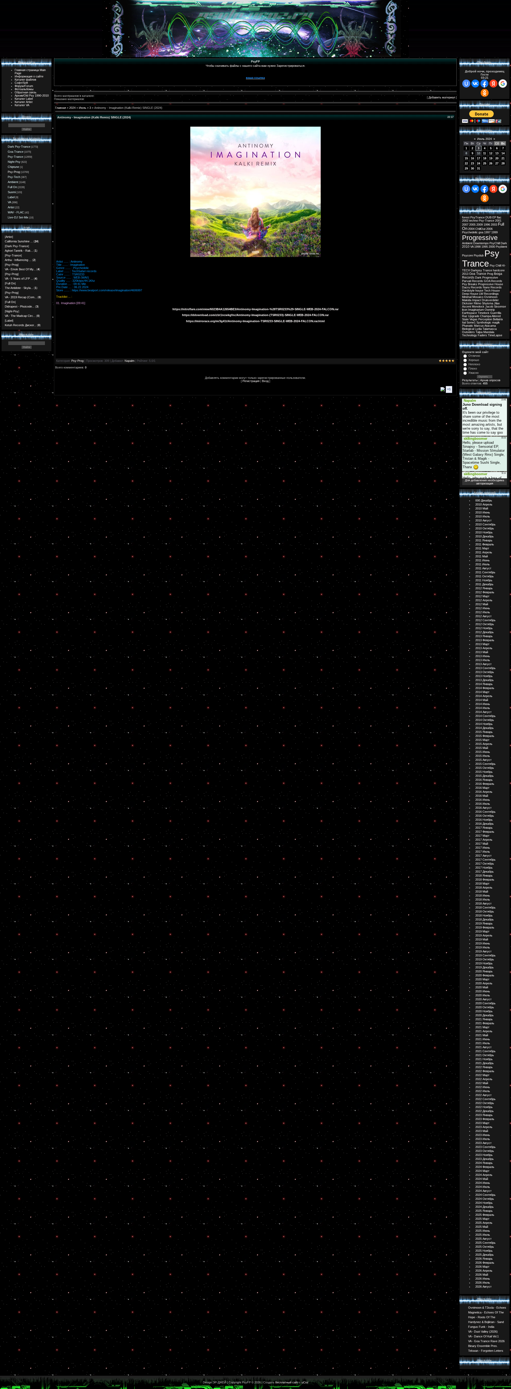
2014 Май (481, 700)
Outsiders (468, 332)
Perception (485, 319)
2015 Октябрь (484, 767)
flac (499, 217)
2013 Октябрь (484, 672)
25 (484, 163)
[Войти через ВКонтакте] (475, 84)
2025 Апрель (483, 1222)
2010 (465, 246)
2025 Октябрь (484, 1246)
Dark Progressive (486, 277)
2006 (489, 228)
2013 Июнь (482, 656)
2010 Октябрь (484, 528)
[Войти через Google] (502, 83)
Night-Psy (14, 161)
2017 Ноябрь (484, 867)
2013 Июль (482, 660)
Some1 (471, 322)
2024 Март (482, 1170)
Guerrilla (495, 312)
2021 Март (482, 1027)
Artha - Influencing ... (18, 260)
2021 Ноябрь (484, 1059)
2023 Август (483, 1143)
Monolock (478, 306)
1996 (487, 224)
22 (466, 163)
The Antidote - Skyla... (19, 287)
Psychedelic (470, 232)
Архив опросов (490, 380)
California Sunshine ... (19, 241)
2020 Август (483, 999)
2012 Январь (484, 588)
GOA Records (493, 281)
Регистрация (250, 381)
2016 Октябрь (484, 815)
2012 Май (481, 604)
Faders (482, 335)
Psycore (467, 255)
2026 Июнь (482, 1278)
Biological (468, 328)
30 (472, 168)
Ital (464, 322)
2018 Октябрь (484, 911)
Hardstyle (468, 290)
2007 (465, 224)
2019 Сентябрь (485, 955)
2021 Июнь (482, 1039)
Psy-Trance (15, 156)
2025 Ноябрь (484, 1250)
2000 (492, 246)
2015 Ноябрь (484, 771)
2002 (465, 220)
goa (481, 232)
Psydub (479, 255)
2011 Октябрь (484, 576)
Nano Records (492, 287)
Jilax (497, 303)
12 (490, 153)
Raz (464, 316)
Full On (12, 187)
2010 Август (483, 520)
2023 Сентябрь (485, 1146)
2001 (498, 220)
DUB (488, 217)
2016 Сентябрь (485, 811)
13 (496, 153)
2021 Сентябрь (485, 1051)
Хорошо (473, 360)
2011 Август (483, 568)
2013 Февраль (484, 640)
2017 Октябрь (484, 863)
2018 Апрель (483, 887)
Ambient (13, 182)
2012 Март (482, 596)
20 (496, 158)
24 (478, 163)
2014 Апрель (483, 696)
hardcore (499, 270)
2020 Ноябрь (484, 1011)
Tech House (492, 290)
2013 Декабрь (484, 680)
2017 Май (481, 843)
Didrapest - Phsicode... (19, 306)
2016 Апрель (483, 791)
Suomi (12, 192)
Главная (60, 107)
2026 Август (483, 1286)
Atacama (490, 325)
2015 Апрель (483, 743)
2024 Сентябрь (485, 1194)
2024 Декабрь (484, 1206)
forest (465, 217)
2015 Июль (482, 755)
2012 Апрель (483, 600)
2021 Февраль (484, 1023)
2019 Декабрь (484, 967)
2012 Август (483, 616)
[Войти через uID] (466, 84)
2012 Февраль (484, 592)
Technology (469, 335)
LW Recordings (489, 293)
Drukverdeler (490, 300)
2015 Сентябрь (485, 763)
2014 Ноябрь (484, 723)
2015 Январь (484, 731)
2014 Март (482, 692)
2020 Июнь (482, 991)
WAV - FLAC (16, 212)
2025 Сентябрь (485, 1242)
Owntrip (490, 309)
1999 (494, 232)
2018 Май (481, 891)
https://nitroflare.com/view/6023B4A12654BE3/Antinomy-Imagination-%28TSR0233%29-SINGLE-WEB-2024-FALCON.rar (255, 309)
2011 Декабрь (484, 584)
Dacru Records (472, 287)
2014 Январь (484, 684)
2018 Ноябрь (484, 915)
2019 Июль (482, 947)
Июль (82, 107)
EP (494, 217)
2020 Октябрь (484, 1007)
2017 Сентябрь (485, 859)
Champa (485, 316)
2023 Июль (482, 1139)
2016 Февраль (484, 783)
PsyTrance (477, 217)
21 (503, 158)
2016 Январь (484, 779)
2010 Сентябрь (485, 524)
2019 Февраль (484, 927)
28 (503, 163)
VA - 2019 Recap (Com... (21, 297)
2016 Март (482, 787)
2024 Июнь (482, 1182)
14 (503, 153)
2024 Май (481, 1178)
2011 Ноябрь (483, 580)
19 (490, 158)
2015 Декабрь (484, 775)
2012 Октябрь (484, 624)
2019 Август (483, 951)
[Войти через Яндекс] (493, 84)
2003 (494, 224)
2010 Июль (482, 516)
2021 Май (481, 1035)
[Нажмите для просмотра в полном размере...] (255, 256)
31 (478, 168)
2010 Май (481, 508)
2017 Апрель (483, 839)
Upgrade (473, 316)
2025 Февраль (484, 1214)
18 (484, 158)
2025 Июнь (482, 1230)
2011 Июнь (482, 560)
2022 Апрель (483, 1079)
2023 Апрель (483, 1127)
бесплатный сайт (286, 1382)
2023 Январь (484, 1115)
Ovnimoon (490, 296)
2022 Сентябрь (485, 1099)
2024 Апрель (483, 1174)
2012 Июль (482, 612)
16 (472, 158)
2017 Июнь (482, 847)
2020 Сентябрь (485, 1003)
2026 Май (481, 1274)
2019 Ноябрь (484, 963)
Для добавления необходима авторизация (484, 482)
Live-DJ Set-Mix (18, 217)
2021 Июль (482, 1043)
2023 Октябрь (484, 1150)
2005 (472, 224)
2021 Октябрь (484, 1055)
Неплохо (474, 364)
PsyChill (494, 243)
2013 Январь (484, 636)
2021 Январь (484, 1019)
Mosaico (477, 296)
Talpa (479, 332)
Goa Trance (15, 151)
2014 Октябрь (484, 720)
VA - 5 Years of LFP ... (19, 278)
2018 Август (483, 903)
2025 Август (483, 1238)
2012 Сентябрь (485, 620)
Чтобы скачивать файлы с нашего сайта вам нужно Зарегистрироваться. (255, 65)
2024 (72, 107)
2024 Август (483, 1190)
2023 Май (481, 1131)
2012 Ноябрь (484, 628)
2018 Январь (484, 875)
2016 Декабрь (484, 823)
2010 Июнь (482, 512)
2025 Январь (484, 1210)
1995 (484, 246)
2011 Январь (483, 540)
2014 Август (483, 712)
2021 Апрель (483, 1031)
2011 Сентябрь (485, 572)
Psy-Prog (14, 171)
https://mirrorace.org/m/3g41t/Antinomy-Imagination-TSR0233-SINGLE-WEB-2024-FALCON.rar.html (255, 321)
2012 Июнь (482, 608)
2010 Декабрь (484, 536)
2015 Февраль (484, 735)
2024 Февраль (484, 1166)
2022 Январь (484, 1067)
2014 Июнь (482, 704)
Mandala (488, 332)
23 (472, 163)
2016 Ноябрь (484, 819)
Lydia (478, 328)
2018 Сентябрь (485, 907)
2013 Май (481, 652)
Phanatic (467, 325)
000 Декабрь (483, 500)
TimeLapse (495, 335)
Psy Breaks (469, 284)
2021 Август (483, 1047)
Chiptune (13, 166)
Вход (265, 381)
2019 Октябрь (484, 959)
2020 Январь (484, 971)
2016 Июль (482, 803)
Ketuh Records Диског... (20, 325)
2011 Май (481, 556)
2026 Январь (484, 1258)
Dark (504, 243)
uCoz (305, 1382)
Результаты (470, 380)
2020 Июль (482, 995)
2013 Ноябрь (484, 676)
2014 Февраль (484, 688)
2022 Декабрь (484, 1111)
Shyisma (487, 303)
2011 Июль (482, 564)
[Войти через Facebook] (484, 84)
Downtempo (481, 243)
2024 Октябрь (484, 1198)
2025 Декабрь (484, 1254)
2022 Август (483, 1095)
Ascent (466, 306)
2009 (479, 224)
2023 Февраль (484, 1119)
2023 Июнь (482, 1135)
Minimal (467, 296)
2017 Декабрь (484, 871)
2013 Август (483, 664)
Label (11, 197)
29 (466, 168)
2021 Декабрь (484, 1063)
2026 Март (482, 1266)
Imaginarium (476, 309)
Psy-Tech (14, 177)
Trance (487, 270)
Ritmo (477, 303)
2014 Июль (482, 708)
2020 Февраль (484, 975)
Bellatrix (498, 319)
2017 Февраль (484, 831)
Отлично (474, 355)
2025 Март (482, 1218)
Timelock (483, 312)
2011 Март (482, 548)
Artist (11, 207)
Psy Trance (480, 258)
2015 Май (481, 747)
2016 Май (481, 795)
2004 (471, 228)
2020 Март (482, 979)
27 (496, 163)
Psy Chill (495, 265)
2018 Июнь (482, 895)
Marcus (479, 325)
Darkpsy (476, 270)
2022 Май (481, 1083)
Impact (476, 300)
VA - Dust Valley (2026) (483, 1331)
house (479, 290)
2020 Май (481, 987)
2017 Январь (484, 827)
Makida (466, 300)
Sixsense (500, 306)
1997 (487, 232)
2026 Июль (482, 1282)
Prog (490, 273)
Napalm (129, 360)
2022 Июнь (482, 1087)
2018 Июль (482, 899)
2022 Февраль (484, 1071)
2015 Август (483, 759)
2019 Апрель (483, 935)
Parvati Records (472, 281)
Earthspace (469, 312)
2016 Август (483, 807)
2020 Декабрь (484, 1015)
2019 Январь (484, 923)
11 (484, 153)
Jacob (489, 306)
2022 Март (482, 1075)
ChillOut (480, 228)
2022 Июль (482, 1091)
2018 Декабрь (484, 919)
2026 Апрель (483, 1270)
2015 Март (482, 739)
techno (473, 220)
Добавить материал (441, 97)
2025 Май (481, 1226)
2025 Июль (482, 1234)
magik (496, 322)
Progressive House (490, 284)
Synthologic (483, 322)
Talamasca (490, 328)
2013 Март (482, 644)
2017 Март (482, 835)
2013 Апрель (483, 648)
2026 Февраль (484, 1262)
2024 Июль (482, 1186)
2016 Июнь (482, 799)
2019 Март (482, 931)
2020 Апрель (483, 983)
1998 (477, 246)
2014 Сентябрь (485, 716)
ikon (464, 309)
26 (490, 163)
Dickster (467, 303)
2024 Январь (484, 1162)
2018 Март (482, 883)
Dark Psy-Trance (19, 146)
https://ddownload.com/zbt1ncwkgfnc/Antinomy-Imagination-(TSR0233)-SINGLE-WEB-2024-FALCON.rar (255, 315)
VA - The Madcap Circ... (20, 315)
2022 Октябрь (484, 1103)
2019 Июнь (482, 943)
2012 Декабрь (484, 632)
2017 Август (483, 855)
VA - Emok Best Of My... (20, 269)
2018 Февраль (484, 879)
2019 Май (481, 939)
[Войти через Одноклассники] (485, 93)
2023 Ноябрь (484, 1154)
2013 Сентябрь (485, 668)
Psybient (501, 246)
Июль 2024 (484, 138)
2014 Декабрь (484, 727)
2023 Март (482, 1123)
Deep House (470, 293)
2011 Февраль (484, 544)
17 (478, 158)
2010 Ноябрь (484, 532)
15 (466, 158)
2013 (465, 273)
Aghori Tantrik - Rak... (19, 250)
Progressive (480, 237)
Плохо (472, 368)
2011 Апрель (483, 552)
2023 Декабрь (484, 1158)
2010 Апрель (483, 504)
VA (9, 202)
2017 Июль (482, 851)
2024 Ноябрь (484, 1202)
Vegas (473, 319)
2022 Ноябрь (484, 1107)
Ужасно (473, 372)
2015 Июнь (482, 751)
